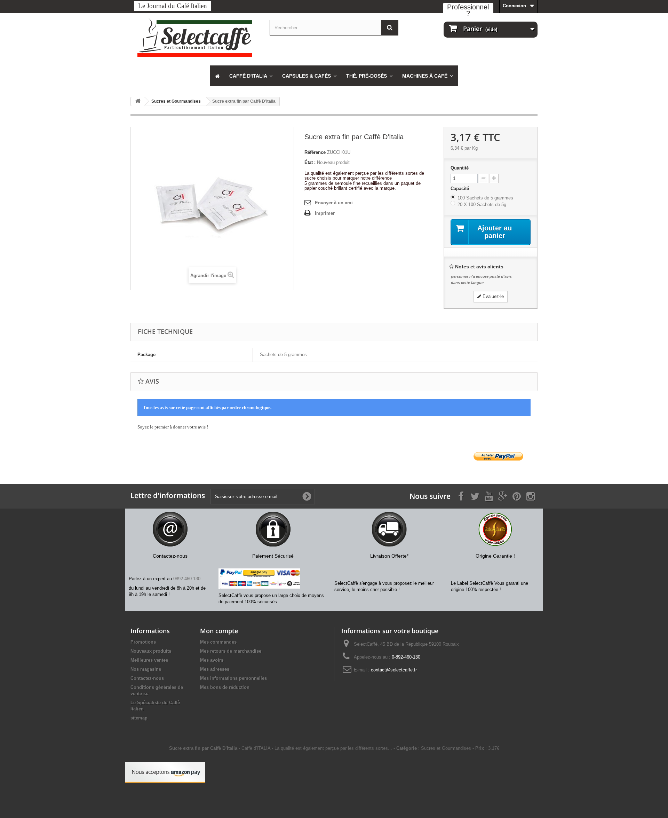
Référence (315, 152)
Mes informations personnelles (233, 678)
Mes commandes (218, 642)
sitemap (139, 718)
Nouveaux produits (150, 651)
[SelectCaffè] (194, 37)
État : (310, 162)
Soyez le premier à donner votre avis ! (172, 427)
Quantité (460, 168)
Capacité (460, 188)
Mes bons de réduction (224, 687)
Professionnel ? (468, 10)
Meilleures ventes (149, 660)
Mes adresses (214, 669)
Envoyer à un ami (334, 202)
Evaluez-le (492, 296)
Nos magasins (145, 669)
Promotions (143, 642)
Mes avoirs (211, 660)
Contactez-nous (147, 678)
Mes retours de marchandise (230, 651)
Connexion (514, 5)
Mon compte (219, 631)
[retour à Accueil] (137, 101)
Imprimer (325, 213)
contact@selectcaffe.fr (394, 670)
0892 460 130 (186, 578)
